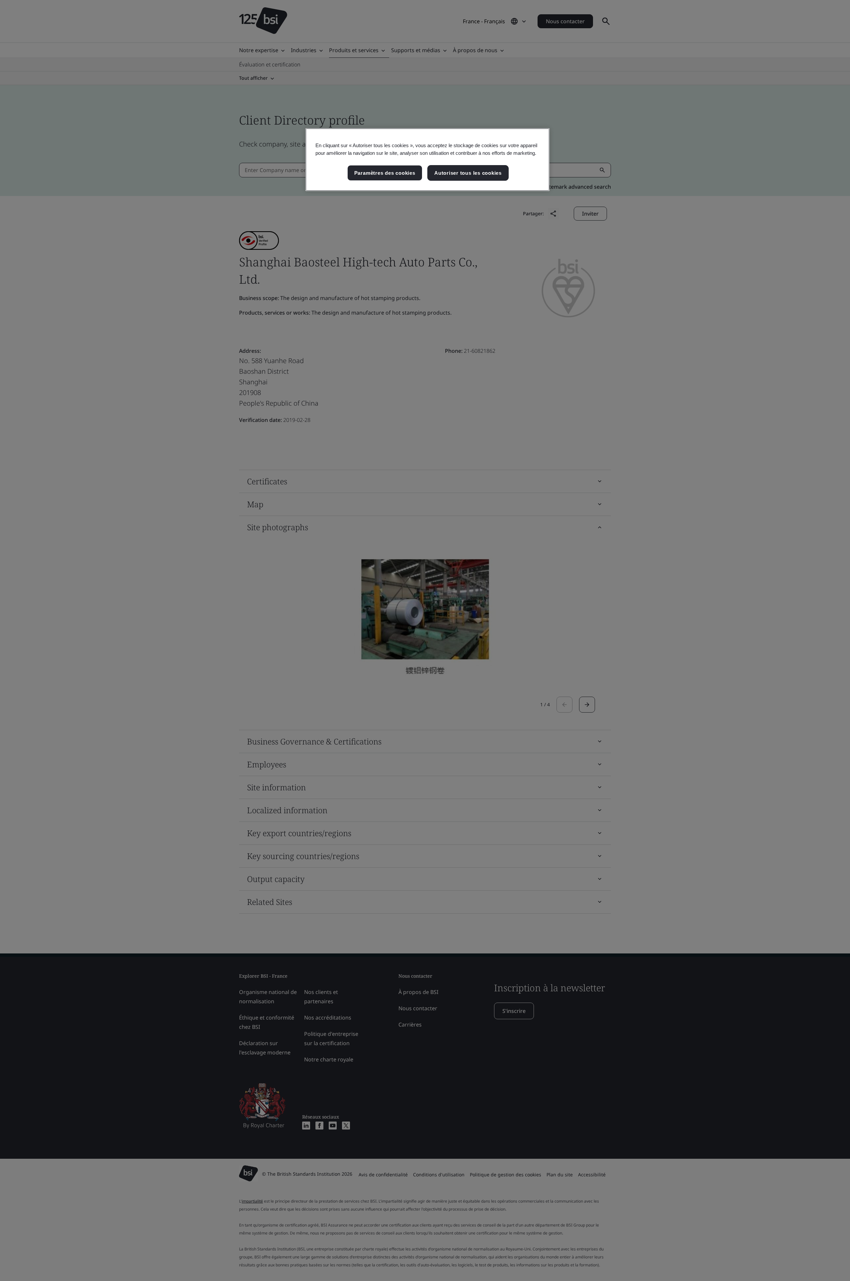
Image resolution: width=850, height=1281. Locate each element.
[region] (427, 159)
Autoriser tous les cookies (468, 173)
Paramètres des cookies (384, 173)
